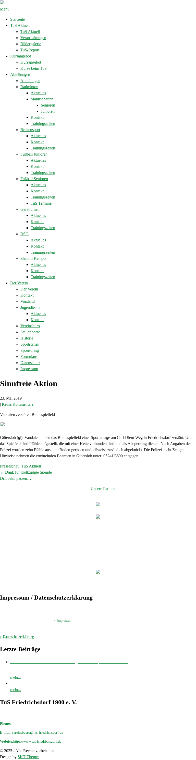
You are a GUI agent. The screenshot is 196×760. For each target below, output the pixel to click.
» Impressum (63, 621)
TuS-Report (29, 50)
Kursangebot (20, 56)
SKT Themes (28, 757)
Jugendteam (30, 307)
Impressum (29, 369)
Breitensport (30, 129)
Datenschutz (30, 362)
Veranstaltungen (33, 38)
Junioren (48, 111)
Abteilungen (20, 74)
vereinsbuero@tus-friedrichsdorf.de (37, 732)
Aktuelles (38, 93)
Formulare (28, 356)
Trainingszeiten (43, 123)
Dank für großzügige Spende (26, 472)
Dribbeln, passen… (18, 478)
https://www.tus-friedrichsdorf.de (37, 741)
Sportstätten (29, 344)
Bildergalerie (30, 44)
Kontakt (37, 117)
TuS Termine (41, 203)
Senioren (48, 105)
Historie (26, 338)
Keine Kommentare (17, 404)
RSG (24, 234)
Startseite (17, 19)
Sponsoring (29, 350)
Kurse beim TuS (33, 68)
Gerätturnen (30, 209)
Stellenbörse (30, 332)
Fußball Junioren (33, 154)
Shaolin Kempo (33, 258)
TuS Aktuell (20, 25)
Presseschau (9, 466)
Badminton (29, 87)
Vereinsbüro (30, 326)
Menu (4, 9)
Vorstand (27, 301)
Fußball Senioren (34, 179)
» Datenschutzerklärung (17, 637)
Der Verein (19, 283)
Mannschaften (42, 99)
